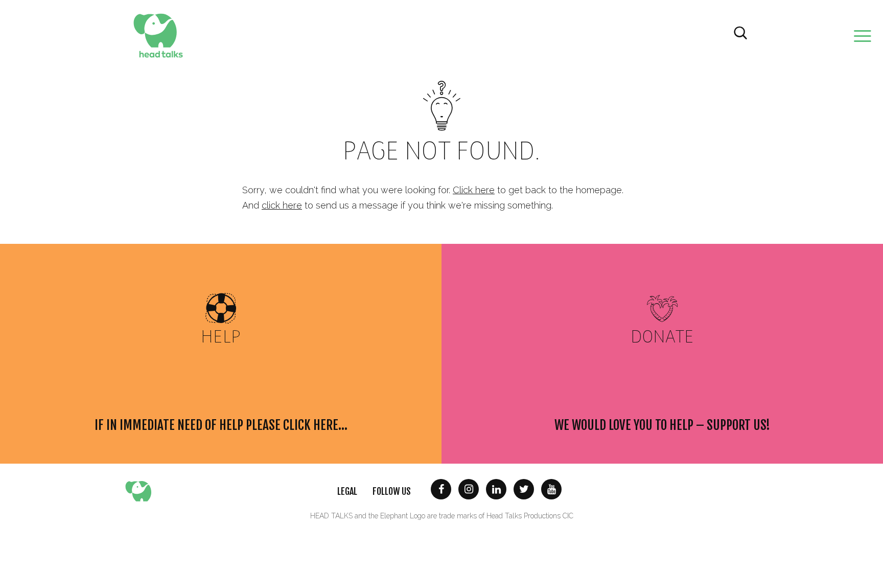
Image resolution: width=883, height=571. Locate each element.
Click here (474, 190)
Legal (347, 491)
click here (282, 205)
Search (740, 33)
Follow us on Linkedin (496, 489)
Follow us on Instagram (468, 489)
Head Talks (157, 35)
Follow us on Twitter (524, 489)
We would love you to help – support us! (662, 425)
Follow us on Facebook (441, 489)
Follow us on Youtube (551, 489)
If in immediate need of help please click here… (221, 425)
